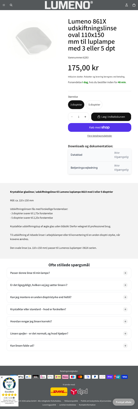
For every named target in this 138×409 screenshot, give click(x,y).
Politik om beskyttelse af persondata (96, 401)
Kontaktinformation (87, 404)
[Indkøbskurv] (134, 5)
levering (99, 76)
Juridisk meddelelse (67, 404)
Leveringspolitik (49, 404)
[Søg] (11, 5)
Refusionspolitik (71, 401)
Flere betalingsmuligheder (99, 135)
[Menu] (4, 5)
